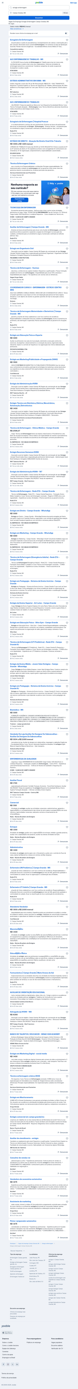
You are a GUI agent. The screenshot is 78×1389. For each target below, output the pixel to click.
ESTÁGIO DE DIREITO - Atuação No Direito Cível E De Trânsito (35, 141)
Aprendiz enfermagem (16, 1274)
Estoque (13, 827)
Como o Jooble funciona (10, 1345)
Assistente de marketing (20, 1202)
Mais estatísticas (15, 29)
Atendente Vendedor (19, 907)
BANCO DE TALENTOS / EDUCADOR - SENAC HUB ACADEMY (35, 1034)
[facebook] (3, 1364)
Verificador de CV (57, 1348)
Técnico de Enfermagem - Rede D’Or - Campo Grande (32, 491)
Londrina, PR (33, 1271)
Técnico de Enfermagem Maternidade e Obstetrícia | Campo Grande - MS (35, 312)
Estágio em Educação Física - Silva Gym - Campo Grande (34, 623)
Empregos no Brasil (8, 1358)
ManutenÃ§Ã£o (16, 929)
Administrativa (16, 847)
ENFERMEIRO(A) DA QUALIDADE (23, 759)
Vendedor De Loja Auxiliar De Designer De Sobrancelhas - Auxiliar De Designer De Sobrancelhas (34, 735)
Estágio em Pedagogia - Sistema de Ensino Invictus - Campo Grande (35, 582)
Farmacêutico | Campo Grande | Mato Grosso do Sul (32, 973)
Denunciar (64, 54)
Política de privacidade (9, 1378)
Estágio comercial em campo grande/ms (27, 1117)
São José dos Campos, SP (37, 1260)
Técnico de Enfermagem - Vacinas (24, 268)
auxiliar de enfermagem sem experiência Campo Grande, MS (57, 1279)
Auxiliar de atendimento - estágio (24, 1138)
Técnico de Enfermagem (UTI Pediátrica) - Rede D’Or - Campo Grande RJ (36, 643)
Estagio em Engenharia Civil (22, 248)
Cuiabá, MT (32, 1265)
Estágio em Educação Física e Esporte (26, 335)
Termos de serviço (8, 1373)
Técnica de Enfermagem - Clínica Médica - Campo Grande (34, 428)
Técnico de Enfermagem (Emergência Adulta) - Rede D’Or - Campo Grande (35, 558)
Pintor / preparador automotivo (23, 1221)
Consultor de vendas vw (20, 1158)
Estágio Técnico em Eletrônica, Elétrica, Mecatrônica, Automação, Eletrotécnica (32, 404)
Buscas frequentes (16, 1251)
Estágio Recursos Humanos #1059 (24, 452)
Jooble (14, 1385)
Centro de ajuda (7, 1354)
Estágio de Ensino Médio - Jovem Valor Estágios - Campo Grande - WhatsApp (34, 665)
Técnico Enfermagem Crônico (22, 163)
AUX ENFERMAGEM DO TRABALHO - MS (26, 59)
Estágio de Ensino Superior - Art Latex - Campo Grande (33, 603)
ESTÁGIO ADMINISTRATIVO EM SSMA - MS (27, 81)
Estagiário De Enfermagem (21, 40)
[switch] (66, 33)
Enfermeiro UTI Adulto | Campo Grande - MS (28, 887)
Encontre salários (57, 1345)
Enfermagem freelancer (17, 1276)
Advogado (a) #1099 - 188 (21, 1012)
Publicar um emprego (34, 1342)
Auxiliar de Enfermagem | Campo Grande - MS (29, 227)
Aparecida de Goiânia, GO (37, 1273)
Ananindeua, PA (34, 1276)
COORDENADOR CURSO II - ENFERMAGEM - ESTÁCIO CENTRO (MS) (36, 288)
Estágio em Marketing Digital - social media (28, 1054)
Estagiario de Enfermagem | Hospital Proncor (29, 122)
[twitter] (12, 1364)
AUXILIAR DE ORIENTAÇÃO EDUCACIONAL (27, 992)
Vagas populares (56, 1342)
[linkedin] (17, 1364)
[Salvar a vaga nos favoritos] (67, 40)
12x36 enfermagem (16, 1271)
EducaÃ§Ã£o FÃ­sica (18, 953)
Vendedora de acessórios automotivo (26, 1179)
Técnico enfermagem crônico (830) (25, 1076)
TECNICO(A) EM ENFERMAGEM (23, 208)
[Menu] (3, 3)
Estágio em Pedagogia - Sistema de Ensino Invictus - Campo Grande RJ (35, 687)
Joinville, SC (33, 1268)
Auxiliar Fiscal (16, 780)
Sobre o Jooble (7, 1342)
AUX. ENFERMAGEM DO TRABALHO (24, 102)
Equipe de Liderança (9, 1348)
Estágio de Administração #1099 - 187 (26, 472)
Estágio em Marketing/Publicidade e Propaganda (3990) (34, 359)
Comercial (14, 803)
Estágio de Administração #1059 (24, 384)
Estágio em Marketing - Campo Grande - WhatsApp (31, 533)
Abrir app (73, 3)
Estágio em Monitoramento (21, 1097)
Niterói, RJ (32, 1279)
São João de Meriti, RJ (36, 1281)
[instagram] (8, 1364)
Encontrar (39, 18)
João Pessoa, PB (34, 1257)
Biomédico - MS (16, 710)
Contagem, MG (34, 1263)
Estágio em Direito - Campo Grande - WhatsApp (30, 511)
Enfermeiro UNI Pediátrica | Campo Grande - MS (30, 868)
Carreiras (5, 1351)
